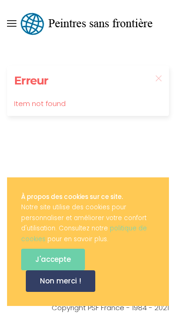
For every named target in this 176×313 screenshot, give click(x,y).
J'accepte (53, 259)
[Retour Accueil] (88, 23)
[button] (11, 23)
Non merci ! (60, 281)
